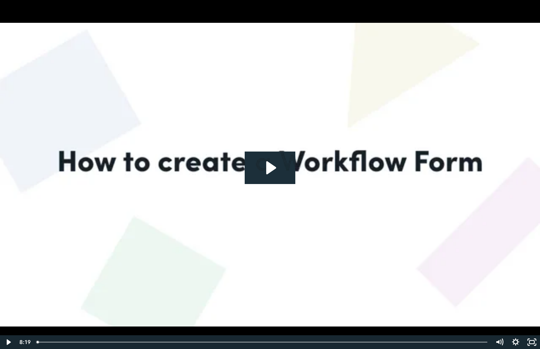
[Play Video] (8, 342)
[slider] (262, 342)
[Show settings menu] (516, 342)
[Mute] (499, 342)
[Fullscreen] (532, 342)
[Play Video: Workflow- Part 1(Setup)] (270, 168)
